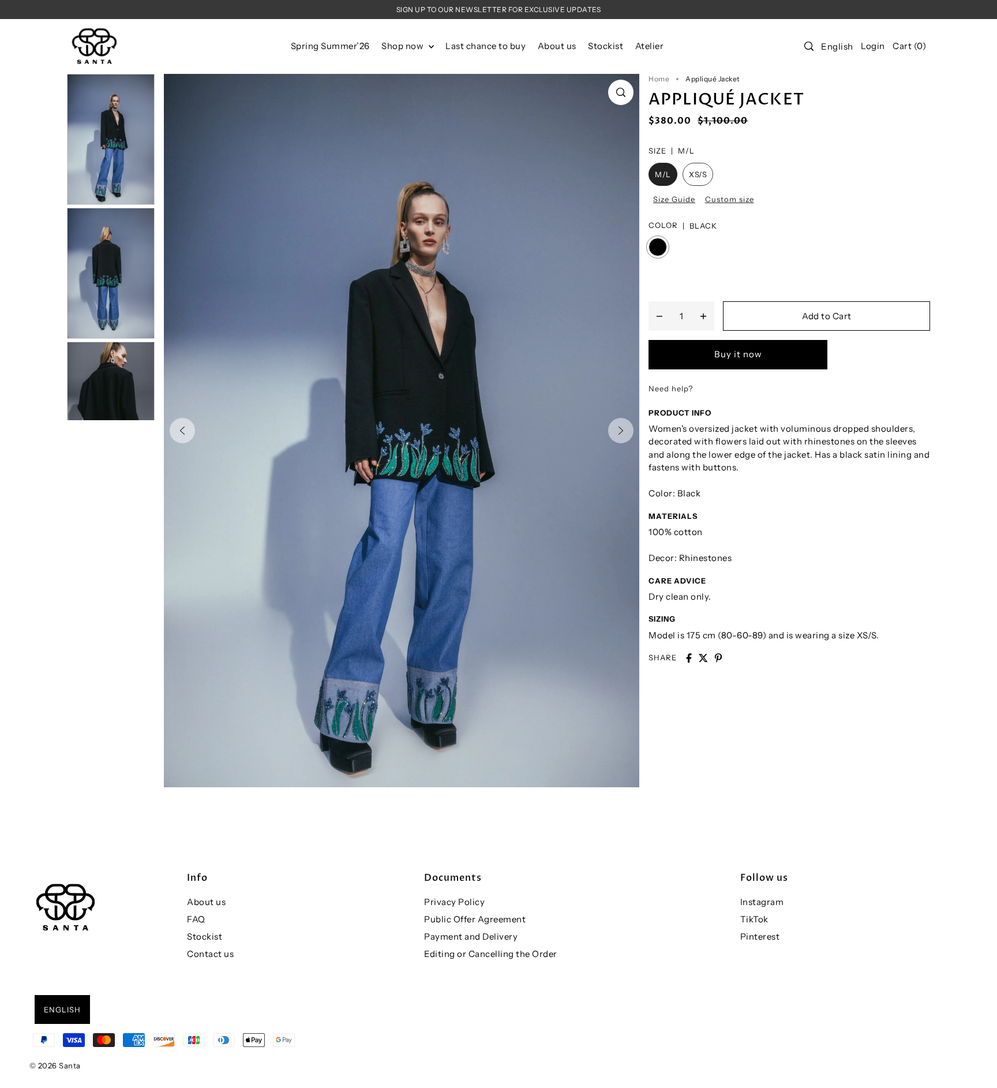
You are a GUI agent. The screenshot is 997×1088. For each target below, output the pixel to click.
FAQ (196, 919)
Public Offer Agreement (475, 919)
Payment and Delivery (471, 936)
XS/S (698, 174)
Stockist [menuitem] (605, 45)
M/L (663, 174)
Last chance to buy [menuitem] (485, 45)
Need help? (671, 388)
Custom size (729, 199)
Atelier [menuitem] (649, 45)
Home (659, 78)
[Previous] (182, 430)
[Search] (809, 46)
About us (206, 901)
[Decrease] (659, 316)
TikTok (754, 919)
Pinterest (760, 936)
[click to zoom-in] (621, 92)
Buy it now (738, 354)
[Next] (621, 430)
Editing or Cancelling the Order (490, 953)
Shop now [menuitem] (403, 45)
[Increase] (703, 316)
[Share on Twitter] (703, 658)
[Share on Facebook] (689, 658)
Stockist (204, 936)
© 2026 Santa (55, 1065)
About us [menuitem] (557, 45)
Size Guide (674, 199)
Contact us (210, 953)
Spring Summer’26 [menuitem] (330, 45)
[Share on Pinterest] (718, 658)
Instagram (762, 901)
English (837, 46)
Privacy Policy (454, 901)
